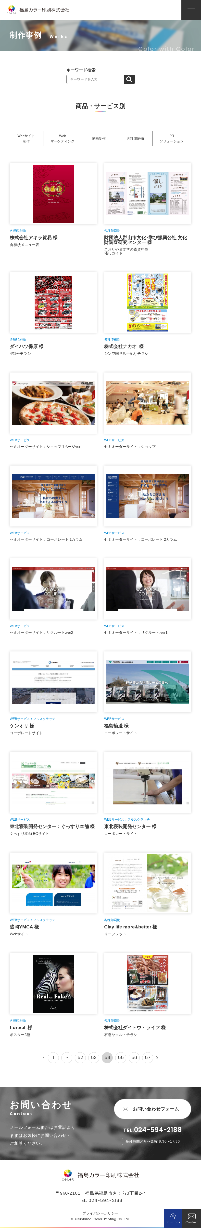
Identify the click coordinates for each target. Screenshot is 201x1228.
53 (94, 1057)
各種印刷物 (135, 138)
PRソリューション (172, 138)
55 (121, 1057)
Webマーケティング (62, 138)
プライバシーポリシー (101, 1213)
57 (148, 1057)
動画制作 (99, 138)
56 (134, 1057)
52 (80, 1057)
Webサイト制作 (26, 138)
